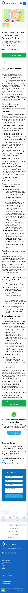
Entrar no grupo (14, 433)
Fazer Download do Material (14, 403)
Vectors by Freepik (20, 590)
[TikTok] (19, 463)
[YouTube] (6, 553)
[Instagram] (3, 553)
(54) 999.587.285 (8, 460)
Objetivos (8, 62)
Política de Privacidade (7, 575)
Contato (3, 568)
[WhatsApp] (15, 553)
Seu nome (7, 475)
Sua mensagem (8, 487)
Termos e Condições (6, 573)
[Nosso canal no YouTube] (17, 463)
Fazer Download (13, 55)
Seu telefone (7, 483)
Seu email (7, 479)
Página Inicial (5, 558)
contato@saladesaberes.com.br (14, 458)
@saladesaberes (10, 463)
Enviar (14, 496)
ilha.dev (14, 590)
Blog (3, 563)
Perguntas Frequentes (6, 566)
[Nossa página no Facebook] (2, 463)
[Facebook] (9, 553)
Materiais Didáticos (6, 560)
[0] (20, 3)
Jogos (3, 565)
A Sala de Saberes (6, 562)
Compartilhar (20, 62)
